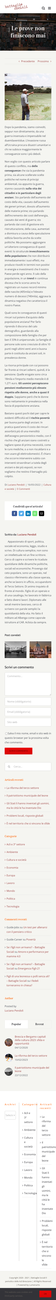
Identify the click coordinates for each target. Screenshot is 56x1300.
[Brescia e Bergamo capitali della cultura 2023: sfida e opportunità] (9, 1040)
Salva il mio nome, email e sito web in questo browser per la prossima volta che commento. (28, 738)
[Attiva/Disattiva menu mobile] (49, 8)
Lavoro (11, 883)
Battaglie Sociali (38, 1277)
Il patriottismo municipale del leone (27, 795)
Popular (16, 1024)
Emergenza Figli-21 (29, 968)
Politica (11, 898)
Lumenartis (34, 1284)
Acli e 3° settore (16, 844)
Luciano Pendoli (16, 484)
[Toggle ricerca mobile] (43, 8)
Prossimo (43, 61)
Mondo (11, 891)
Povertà (30, 939)
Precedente (28, 61)
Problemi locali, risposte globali (25, 815)
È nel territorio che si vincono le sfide (28, 823)
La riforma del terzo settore (23, 788)
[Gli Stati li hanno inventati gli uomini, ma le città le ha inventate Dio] (40, 649)
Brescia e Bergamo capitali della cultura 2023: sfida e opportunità (30, 1040)
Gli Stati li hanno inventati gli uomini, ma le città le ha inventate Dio (46, 1191)
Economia (12, 867)
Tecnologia (13, 906)
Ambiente (12, 852)
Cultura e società (16, 860)
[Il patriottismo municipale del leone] (15, 649)
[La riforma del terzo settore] (9, 1056)
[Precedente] (7, 649)
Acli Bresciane (25, 1281)
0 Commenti (23, 488)
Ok (45, 1294)
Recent (39, 1024)
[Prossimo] (49, 649)
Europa (11, 875)
